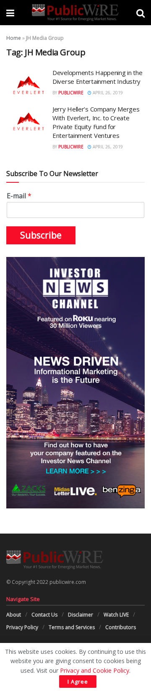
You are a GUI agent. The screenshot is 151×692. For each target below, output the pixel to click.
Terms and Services (72, 627)
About (13, 614)
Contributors (120, 627)
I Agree (78, 681)
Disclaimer (80, 614)
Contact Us (44, 614)
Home (13, 37)
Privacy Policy (22, 627)
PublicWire (70, 93)
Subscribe (41, 235)
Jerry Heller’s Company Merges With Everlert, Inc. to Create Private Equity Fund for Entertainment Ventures (95, 122)
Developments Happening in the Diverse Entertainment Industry (97, 77)
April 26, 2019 (107, 93)
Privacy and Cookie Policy (94, 670)
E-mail (19, 196)
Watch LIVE (116, 614)
